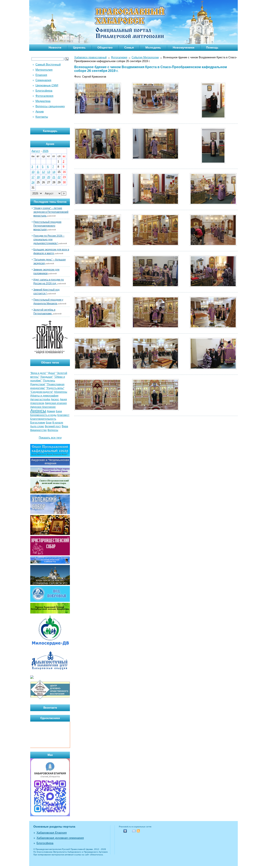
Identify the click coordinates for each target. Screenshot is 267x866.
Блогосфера (43, 90)
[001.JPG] (97, 113)
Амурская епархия (56, 403)
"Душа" (51, 373)
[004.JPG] (97, 158)
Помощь (212, 47)
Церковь (79, 47)
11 (38, 171)
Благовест (63, 415)
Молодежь (153, 47)
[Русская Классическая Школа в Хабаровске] (50, 698)
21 (53, 177)
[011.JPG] (155, 244)
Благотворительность (43, 418)
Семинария (43, 80)
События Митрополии (145, 57)
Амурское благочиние (43, 407)
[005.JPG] (155, 158)
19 (43, 177)
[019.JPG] (97, 368)
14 (53, 171)
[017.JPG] (155, 327)
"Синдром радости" (41, 391)
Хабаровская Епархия (52, 832)
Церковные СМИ (46, 85)
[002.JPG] (155, 113)
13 (48, 171)
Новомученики (183, 47)
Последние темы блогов (50, 201)
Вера (65, 426)
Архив (39, 111)
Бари (59, 411)
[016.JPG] (97, 327)
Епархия (41, 75)
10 (32, 171)
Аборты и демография (44, 395)
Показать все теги (50, 437)
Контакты (41, 116)
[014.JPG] (155, 286)
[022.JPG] (97, 409)
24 (32, 182)
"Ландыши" (46, 376)
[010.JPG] (97, 244)
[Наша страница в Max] (50, 815)
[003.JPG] (213, 117)
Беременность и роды (43, 415)
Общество (105, 47)
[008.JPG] (155, 203)
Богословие (37, 422)
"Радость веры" (55, 388)
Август (35, 151)
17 (32, 177)
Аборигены (60, 391)
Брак (49, 422)
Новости (55, 47)
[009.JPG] (213, 203)
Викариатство (38, 430)
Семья (129, 47)
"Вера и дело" (38, 373)
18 (38, 177)
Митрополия (44, 69)
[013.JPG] (97, 286)
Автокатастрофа (40, 399)
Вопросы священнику (50, 106)
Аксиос (55, 399)
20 (48, 177)
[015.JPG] (213, 286)
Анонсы (38, 410)
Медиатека (42, 101)
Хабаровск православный (90, 57)
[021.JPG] (213, 368)
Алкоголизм (37, 403)
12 (43, 171)
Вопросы (53, 430)
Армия (51, 411)
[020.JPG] (155, 368)
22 (59, 177)
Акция (63, 399)
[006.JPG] (213, 162)
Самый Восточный (48, 64)
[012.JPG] (213, 244)
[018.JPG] (213, 327)
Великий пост (53, 426)
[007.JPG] (97, 203)
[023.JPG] (155, 409)
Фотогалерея (119, 57)
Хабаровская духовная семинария (60, 837)
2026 (45, 151)
